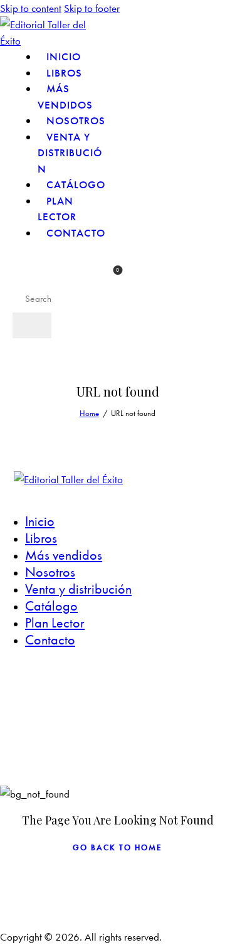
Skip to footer (92, 8)
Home (89, 413)
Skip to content (30, 8)
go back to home (117, 847)
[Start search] (32, 325)
